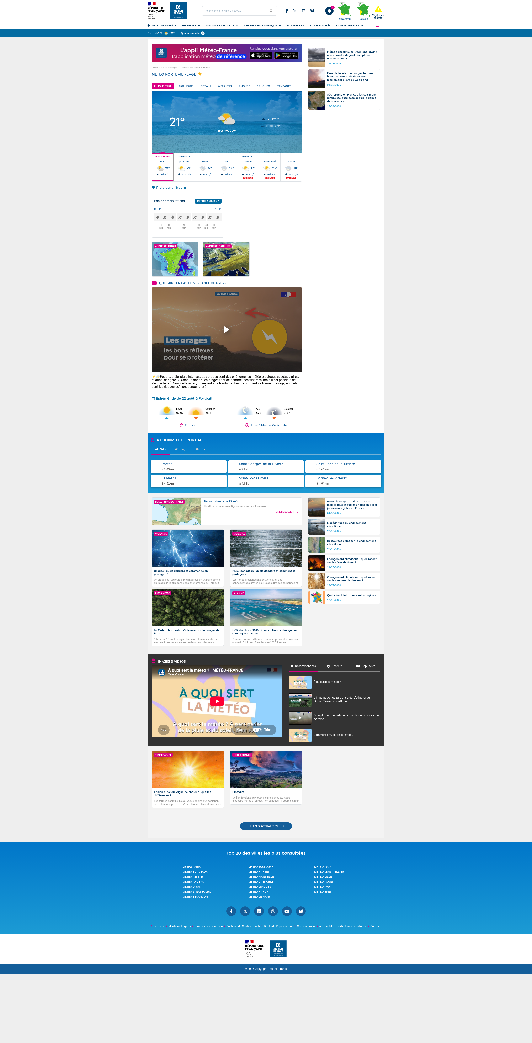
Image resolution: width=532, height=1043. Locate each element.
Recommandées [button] (305, 666)
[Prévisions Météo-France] (178, 10)
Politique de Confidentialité (243, 926)
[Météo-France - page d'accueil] (278, 949)
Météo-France (278, 969)
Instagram (273, 911)
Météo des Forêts (164, 25)
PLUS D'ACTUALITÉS (264, 826)
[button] (377, 25)
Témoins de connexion (208, 926)
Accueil (155, 67)
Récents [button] (337, 666)
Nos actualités (320, 25)
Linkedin (303, 11)
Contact (375, 926)
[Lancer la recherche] (271, 11)
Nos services (295, 25)
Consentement (306, 926)
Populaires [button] (368, 666)
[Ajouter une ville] (203, 33)
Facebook (287, 11)
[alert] (378, 12)
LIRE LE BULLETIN (285, 511)
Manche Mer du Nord (190, 67)
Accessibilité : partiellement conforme (343, 926)
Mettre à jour (206, 201)
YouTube (287, 911)
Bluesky (312, 11)
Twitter (295, 11)
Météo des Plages (169, 67)
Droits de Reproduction (278, 926)
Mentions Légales (179, 926)
